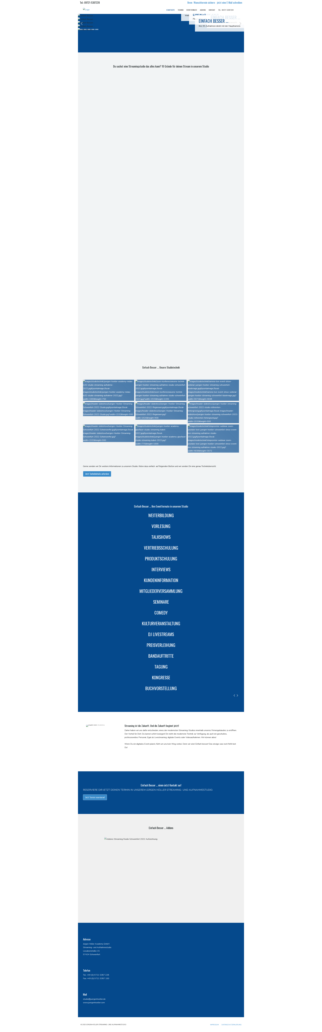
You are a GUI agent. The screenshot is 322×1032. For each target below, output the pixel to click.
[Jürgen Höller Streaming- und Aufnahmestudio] (86, 9)
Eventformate (191, 10)
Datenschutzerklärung (232, 1025)
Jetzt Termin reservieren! (95, 797)
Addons (203, 10)
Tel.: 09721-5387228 (90, 2)
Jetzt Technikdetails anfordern (97, 473)
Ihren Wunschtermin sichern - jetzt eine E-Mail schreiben (214, 2)
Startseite (170, 10)
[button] (81, 29)
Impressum (214, 1025)
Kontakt (212, 10)
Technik (181, 10)
